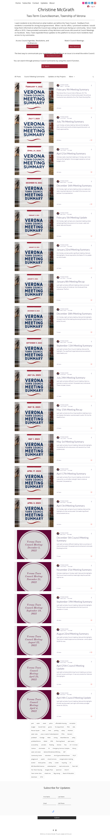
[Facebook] (86, 3)
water (38, 723)
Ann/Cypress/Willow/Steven (62, 755)
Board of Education (68, 773)
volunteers (48, 755)
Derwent (69, 734)
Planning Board (60, 741)
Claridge (42, 737)
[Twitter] (89, 3)
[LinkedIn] (92, 3)
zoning (55, 737)
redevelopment (51, 766)
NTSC (41, 777)
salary (63, 730)
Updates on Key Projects (57, 77)
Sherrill (66, 770)
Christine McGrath (56, 9)
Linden (57, 763)
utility (50, 763)
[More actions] (92, 85)
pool (32, 723)
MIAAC (45, 741)
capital (43, 759)
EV (70, 763)
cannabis (43, 745)
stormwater (42, 748)
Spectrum (59, 770)
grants (50, 727)
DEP (64, 752)
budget (33, 727)
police (51, 723)
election (59, 745)
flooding (51, 745)
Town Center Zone (36, 773)
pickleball (34, 737)
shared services (52, 759)
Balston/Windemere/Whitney (52, 752)
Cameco (33, 748)
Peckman (70, 730)
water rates (34, 734)
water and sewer (36, 752)
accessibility (34, 745)
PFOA (62, 734)
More (71, 77)
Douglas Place (49, 770)
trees (49, 730)
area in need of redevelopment (50, 734)
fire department (59, 727)
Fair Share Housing (36, 770)
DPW (51, 741)
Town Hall (75, 766)
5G (49, 748)
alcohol (33, 763)
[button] (27, 3)
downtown (34, 777)
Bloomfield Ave (64, 737)
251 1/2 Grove (74, 745)
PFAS (68, 727)
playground (34, 759)
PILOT (74, 755)
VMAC (49, 737)
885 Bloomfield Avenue (37, 766)
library (74, 748)
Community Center (36, 755)
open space (71, 741)
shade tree (48, 773)
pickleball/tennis (36, 741)
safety (73, 737)
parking (56, 730)
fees (65, 745)
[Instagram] (83, 3)
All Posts (18, 77)
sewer (44, 723)
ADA (74, 727)
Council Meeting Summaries (34, 77)
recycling (64, 763)
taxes (43, 730)
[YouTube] (95, 3)
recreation (72, 723)
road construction (64, 766)
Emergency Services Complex (61, 748)
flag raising (57, 773)
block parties (42, 763)
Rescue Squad (35, 730)
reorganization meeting (66, 759)
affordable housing (61, 723)
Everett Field (41, 727)
